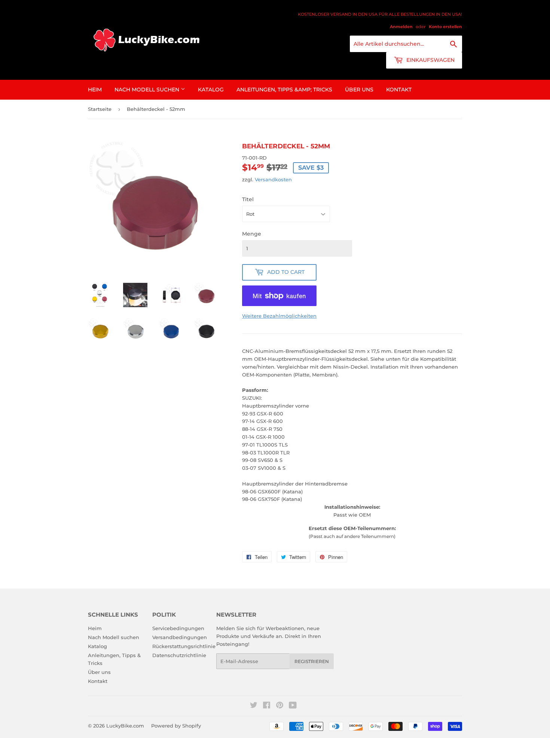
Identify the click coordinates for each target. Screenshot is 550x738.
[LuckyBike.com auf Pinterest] (280, 706)
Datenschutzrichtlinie (179, 655)
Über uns (359, 89)
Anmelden (401, 26)
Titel (248, 199)
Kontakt (399, 89)
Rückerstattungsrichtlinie (184, 646)
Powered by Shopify (176, 726)
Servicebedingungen (178, 628)
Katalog (211, 89)
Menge (251, 233)
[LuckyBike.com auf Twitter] (253, 706)
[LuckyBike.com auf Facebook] (267, 706)
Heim (95, 89)
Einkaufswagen (430, 60)
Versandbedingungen (179, 637)
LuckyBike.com (125, 726)
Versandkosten (273, 179)
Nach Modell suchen (147, 89)
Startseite (99, 109)
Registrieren (311, 661)
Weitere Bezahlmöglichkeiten (279, 316)
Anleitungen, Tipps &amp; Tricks (284, 89)
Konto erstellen (445, 26)
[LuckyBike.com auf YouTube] (293, 706)
